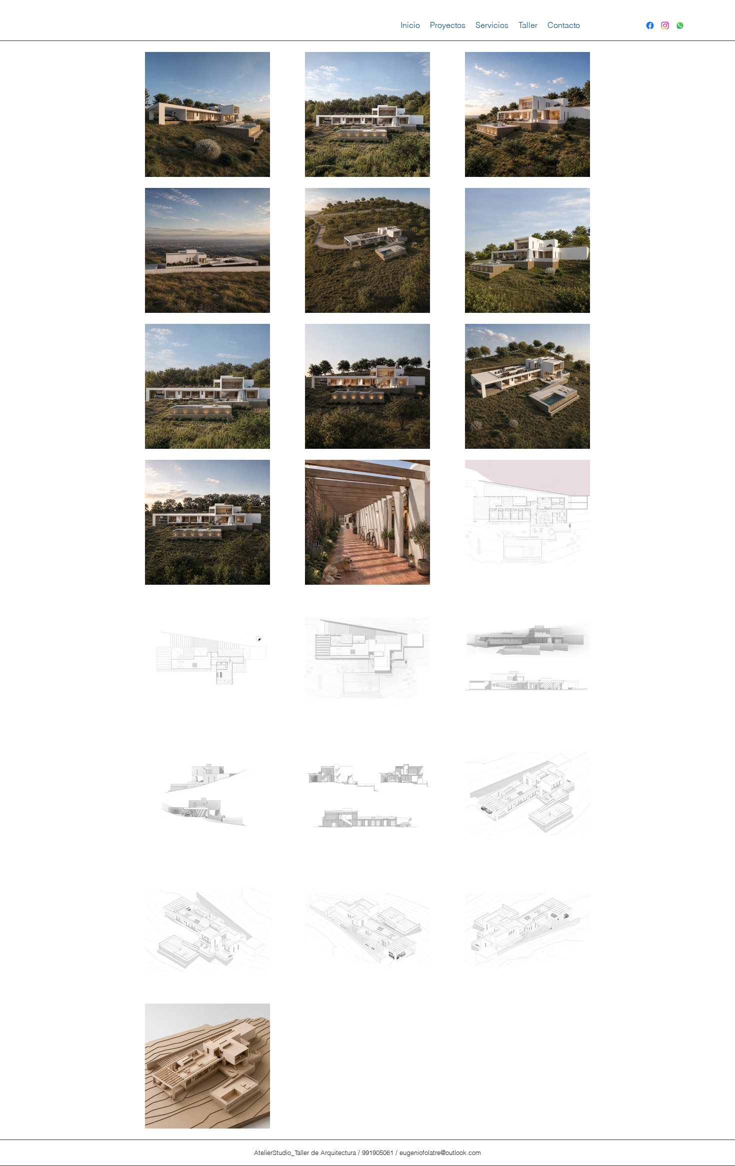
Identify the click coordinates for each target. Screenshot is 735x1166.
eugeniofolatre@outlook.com (440, 1153)
